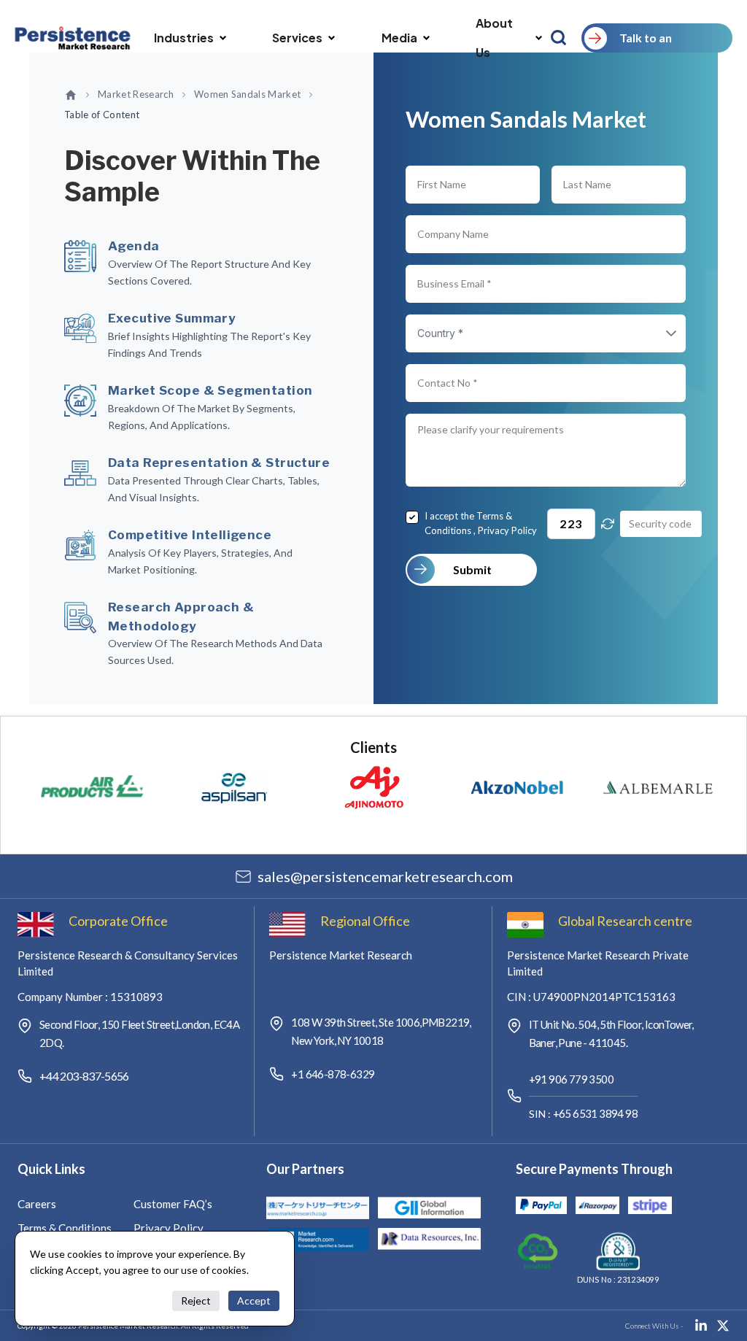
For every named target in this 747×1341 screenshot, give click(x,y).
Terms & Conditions (65, 1227)
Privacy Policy (507, 530)
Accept (254, 1300)
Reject (196, 1300)
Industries (184, 37)
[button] (656, 333)
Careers (37, 1203)
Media (399, 37)
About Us (494, 37)
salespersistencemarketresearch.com (385, 876)
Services (297, 37)
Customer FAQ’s (172, 1203)
